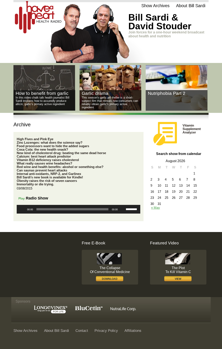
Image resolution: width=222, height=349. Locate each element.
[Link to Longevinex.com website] (50, 312)
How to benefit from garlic (42, 93)
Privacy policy (106, 330)
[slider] (132, 209)
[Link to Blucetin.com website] (89, 309)
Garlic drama (95, 93)
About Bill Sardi (190, 5)
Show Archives (155, 5)
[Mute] (122, 209)
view (178, 278)
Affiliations (132, 330)
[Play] (22, 209)
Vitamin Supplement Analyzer (192, 129)
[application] (78, 209)
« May (155, 207)
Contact (81, 330)
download (110, 278)
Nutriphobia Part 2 (166, 93)
